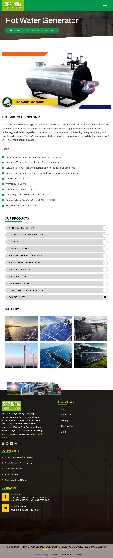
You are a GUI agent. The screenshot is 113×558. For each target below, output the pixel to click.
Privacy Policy (41, 555)
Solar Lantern (57, 276)
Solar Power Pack (57, 269)
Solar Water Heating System (57, 256)
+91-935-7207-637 (40, 500)
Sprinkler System (57, 249)
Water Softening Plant (57, 228)
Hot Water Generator (21, 117)
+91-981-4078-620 (20, 500)
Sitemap (78, 555)
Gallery (64, 420)
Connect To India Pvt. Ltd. (57, 549)
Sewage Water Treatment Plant (57, 290)
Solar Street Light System (57, 263)
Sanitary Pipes (57, 297)
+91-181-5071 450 (20, 498)
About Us (66, 415)
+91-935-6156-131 (40, 498)
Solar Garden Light (57, 283)
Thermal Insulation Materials (57, 235)
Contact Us (67, 426)
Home (17, 30)
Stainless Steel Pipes (57, 242)
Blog (63, 432)
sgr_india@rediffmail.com (25, 509)
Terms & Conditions (61, 555)
